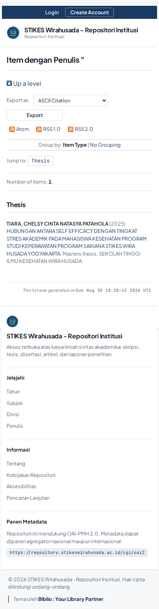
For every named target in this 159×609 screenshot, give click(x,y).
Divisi (13, 414)
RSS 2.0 (84, 129)
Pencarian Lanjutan (28, 498)
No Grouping (105, 145)
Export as (18, 100)
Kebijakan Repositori (31, 475)
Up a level (26, 83)
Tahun (13, 391)
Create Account (89, 12)
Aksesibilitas (21, 486)
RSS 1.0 (52, 129)
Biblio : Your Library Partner (70, 599)
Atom (22, 129)
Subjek (15, 403)
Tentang (16, 463)
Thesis (40, 160)
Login (52, 12)
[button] (35, 115)
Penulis (15, 426)
